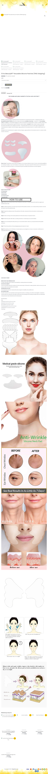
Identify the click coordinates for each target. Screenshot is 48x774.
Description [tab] (3, 93)
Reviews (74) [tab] (9, 93)
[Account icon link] (43, 5)
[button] (46, 12)
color (2, 78)
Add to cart (8, 84)
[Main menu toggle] (2, 5)
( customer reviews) (10, 76)
